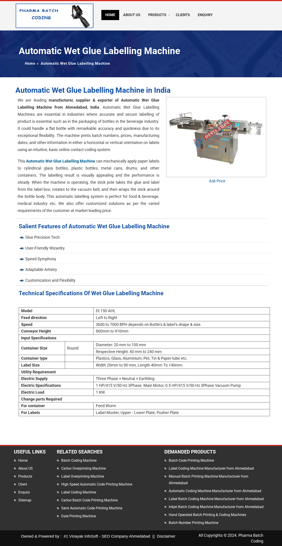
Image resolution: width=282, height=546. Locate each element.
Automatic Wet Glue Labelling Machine (60, 161)
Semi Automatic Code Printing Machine (91, 508)
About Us (131, 15)
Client (22, 484)
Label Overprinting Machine (82, 476)
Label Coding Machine (78, 492)
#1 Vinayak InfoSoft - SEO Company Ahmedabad (107, 536)
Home (110, 15)
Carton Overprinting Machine (83, 468)
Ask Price (217, 181)
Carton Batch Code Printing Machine (89, 500)
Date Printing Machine (78, 516)
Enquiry (205, 15)
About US (25, 468)
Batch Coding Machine (78, 460)
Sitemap (24, 500)
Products (157, 15)
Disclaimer (166, 536)
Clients (183, 15)
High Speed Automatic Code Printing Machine (96, 484)
